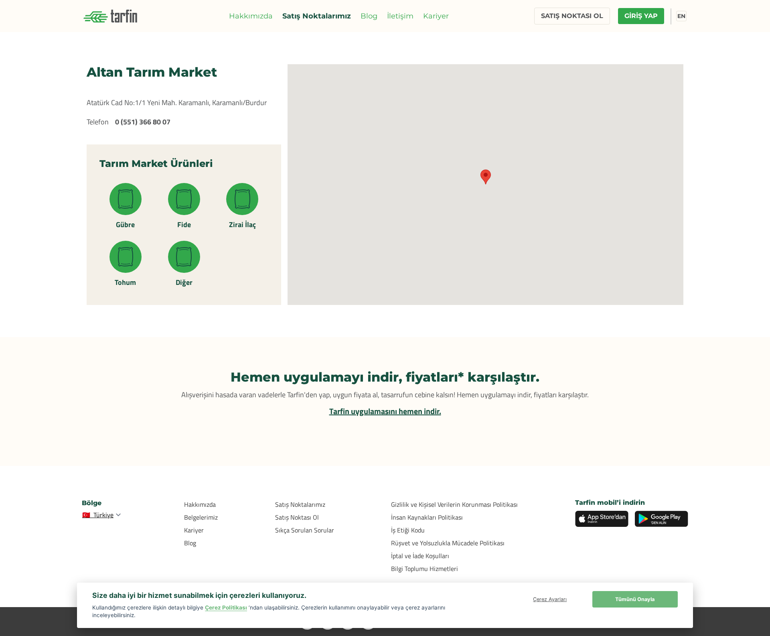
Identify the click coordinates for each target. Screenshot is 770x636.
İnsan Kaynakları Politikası (427, 517)
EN (681, 16)
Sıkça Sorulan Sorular (304, 530)
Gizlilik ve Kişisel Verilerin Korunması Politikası (454, 504)
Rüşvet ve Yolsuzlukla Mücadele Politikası (448, 543)
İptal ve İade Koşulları (420, 556)
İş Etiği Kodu (408, 530)
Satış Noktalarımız (316, 16)
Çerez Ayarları (550, 599)
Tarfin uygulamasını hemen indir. (385, 411)
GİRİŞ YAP (641, 16)
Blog (369, 16)
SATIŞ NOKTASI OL (572, 16)
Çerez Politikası (226, 607)
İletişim (400, 16)
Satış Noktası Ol (297, 517)
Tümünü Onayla (634, 599)
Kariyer (436, 16)
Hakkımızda (251, 16)
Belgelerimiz (201, 517)
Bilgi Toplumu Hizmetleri (424, 568)
